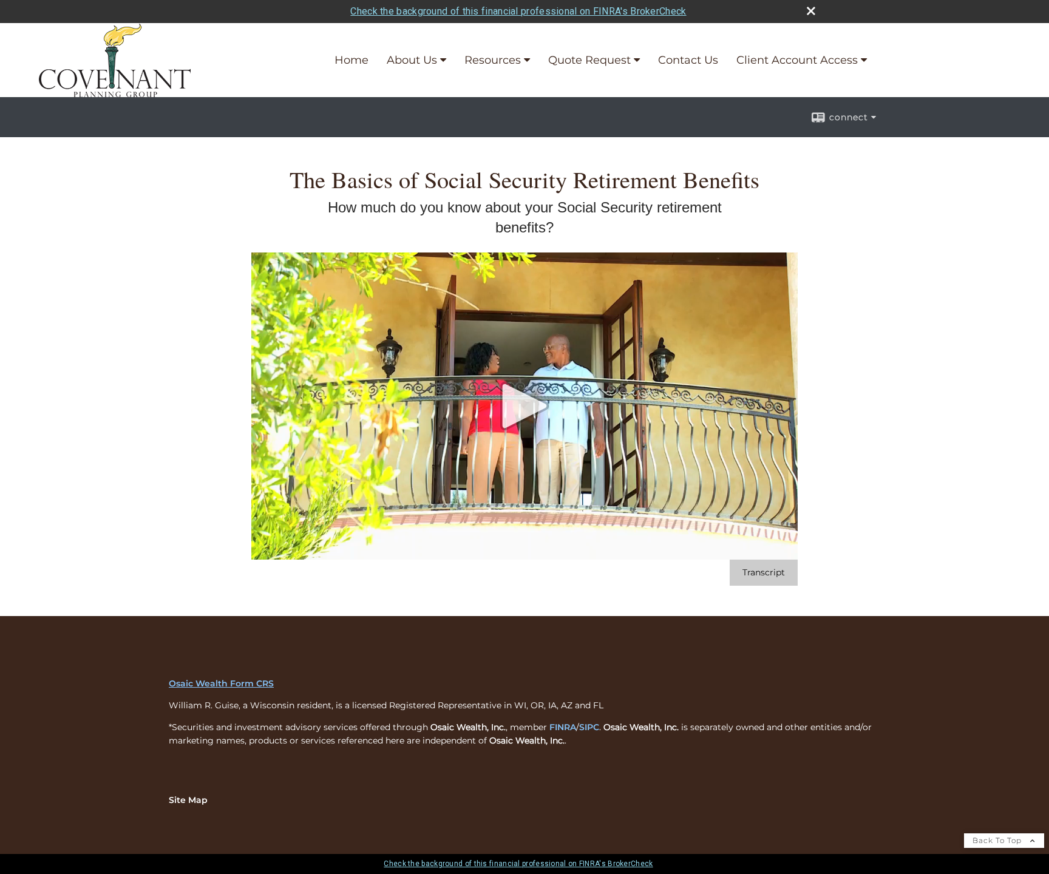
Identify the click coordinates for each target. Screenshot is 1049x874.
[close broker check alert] (811, 11)
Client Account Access (797, 60)
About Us (412, 60)
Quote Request (589, 60)
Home (351, 60)
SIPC (589, 727)
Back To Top (998, 840)
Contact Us (688, 60)
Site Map (188, 799)
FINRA (562, 727)
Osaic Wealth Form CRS (221, 683)
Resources (492, 60)
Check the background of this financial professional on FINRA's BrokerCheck (518, 11)
